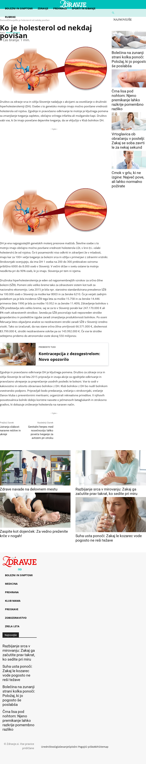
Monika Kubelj (13, 32)
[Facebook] (18, 569)
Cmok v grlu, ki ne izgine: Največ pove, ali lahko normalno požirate (128, 179)
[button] (128, 13)
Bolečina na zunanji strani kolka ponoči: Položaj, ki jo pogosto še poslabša (18, 696)
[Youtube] (20, 569)
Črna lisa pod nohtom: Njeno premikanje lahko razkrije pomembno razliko (128, 100)
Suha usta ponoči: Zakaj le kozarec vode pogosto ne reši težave (108, 538)
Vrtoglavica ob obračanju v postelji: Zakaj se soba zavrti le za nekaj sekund (128, 141)
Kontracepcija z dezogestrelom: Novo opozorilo (69, 356)
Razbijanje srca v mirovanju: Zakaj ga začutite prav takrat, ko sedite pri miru (106, 491)
